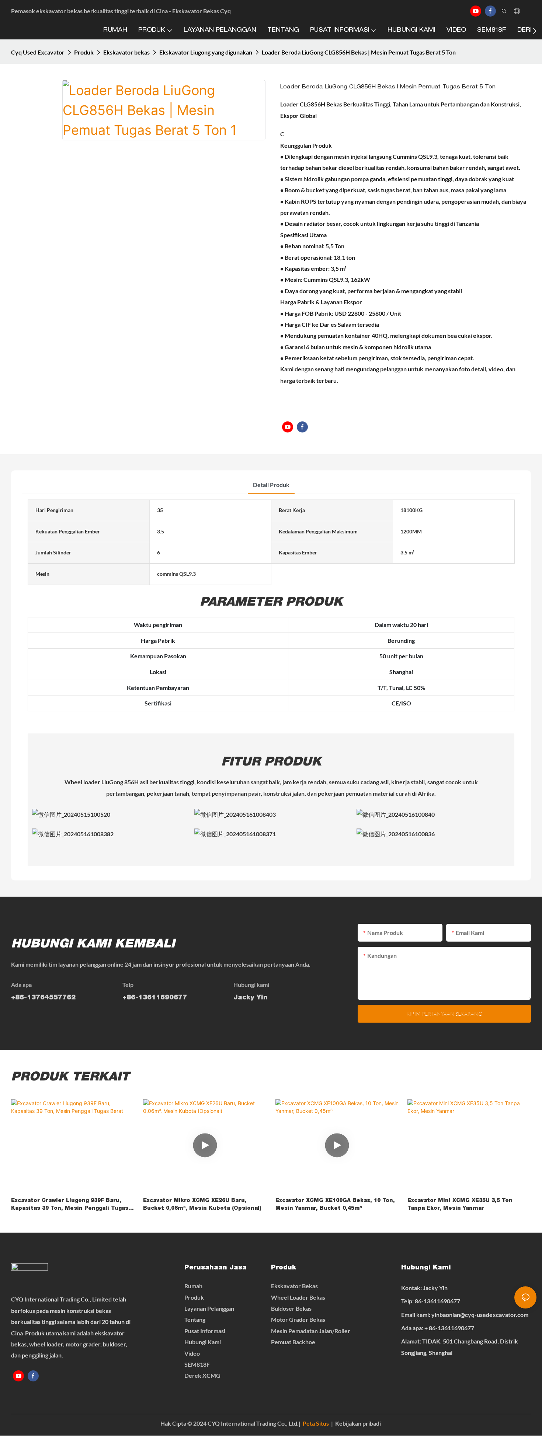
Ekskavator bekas (126, 52)
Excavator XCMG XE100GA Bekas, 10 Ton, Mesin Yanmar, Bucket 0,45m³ (335, 1204)
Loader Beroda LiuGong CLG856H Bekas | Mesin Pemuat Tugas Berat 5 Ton (359, 52)
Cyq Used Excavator (38, 52)
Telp (127, 984)
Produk (84, 52)
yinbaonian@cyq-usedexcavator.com (479, 1314)
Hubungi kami (251, 984)
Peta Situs (316, 1423)
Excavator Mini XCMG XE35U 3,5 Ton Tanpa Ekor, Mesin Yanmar (460, 1204)
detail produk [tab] (271, 484)
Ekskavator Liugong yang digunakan (205, 52)
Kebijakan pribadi (358, 1423)
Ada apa (21, 984)
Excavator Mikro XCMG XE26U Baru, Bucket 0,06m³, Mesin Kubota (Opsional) (202, 1204)
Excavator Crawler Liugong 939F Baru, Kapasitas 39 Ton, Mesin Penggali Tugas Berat (69, 1205)
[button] (534, 31)
